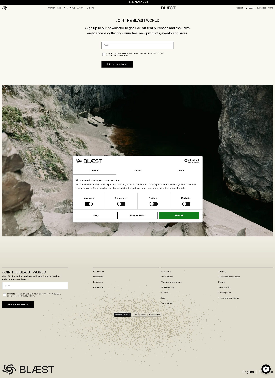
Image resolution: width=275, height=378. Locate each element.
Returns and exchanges (229, 277)
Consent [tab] (94, 170)
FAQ (163, 298)
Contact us (98, 271)
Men (59, 8)
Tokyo (143, 315)
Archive (80, 8)
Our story (166, 271)
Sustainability (167, 287)
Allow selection (137, 215)
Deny (96, 215)
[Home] (4, 8)
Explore (90, 8)
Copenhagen (154, 315)
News (72, 8)
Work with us (167, 277)
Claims (221, 282)
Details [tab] (137, 170)
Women (51, 8)
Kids (66, 8)
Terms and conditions (228, 298)
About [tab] (181, 170)
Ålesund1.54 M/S (122, 315)
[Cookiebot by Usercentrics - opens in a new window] (186, 161)
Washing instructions (171, 282)
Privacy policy (224, 287)
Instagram (98, 277)
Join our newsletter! (117, 64)
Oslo (135, 315)
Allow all (179, 215)
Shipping (222, 271)
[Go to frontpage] (9, 369)
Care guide (98, 287)
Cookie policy (224, 293)
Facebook (98, 282)
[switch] (121, 204)
